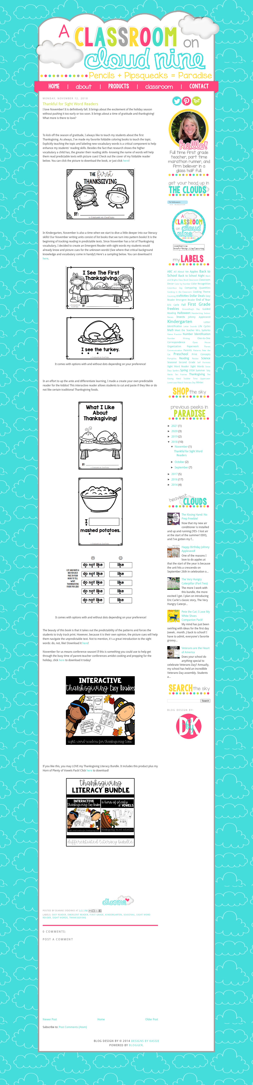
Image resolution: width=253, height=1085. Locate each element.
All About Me (181, 271)
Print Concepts (201, 354)
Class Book (183, 280)
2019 (174, 436)
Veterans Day (190, 382)
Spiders (176, 370)
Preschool (180, 354)
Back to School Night (191, 275)
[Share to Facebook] (100, 911)
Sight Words (60, 917)
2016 (174, 479)
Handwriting (197, 313)
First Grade (97, 915)
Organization (174, 346)
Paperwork (193, 346)
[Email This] (90, 911)
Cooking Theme (201, 291)
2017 (174, 474)
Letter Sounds (190, 326)
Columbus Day (174, 288)
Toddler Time (190, 378)
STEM (192, 370)
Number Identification (196, 334)
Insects (180, 317)
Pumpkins (171, 358)
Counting (171, 296)
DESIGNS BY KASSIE (145, 1041)
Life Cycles (204, 326)
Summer (200, 370)
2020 (174, 431)
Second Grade (187, 362)
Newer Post (50, 1019)
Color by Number (183, 283)
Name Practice (174, 334)
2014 (174, 484)
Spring (184, 370)
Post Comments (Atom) (73, 1027)
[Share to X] (96, 911)
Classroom (193, 280)
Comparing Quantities (197, 287)
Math (170, 330)
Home (101, 1019)
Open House (201, 342)
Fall (183, 304)
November (181, 446)
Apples (194, 271)
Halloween (183, 313)
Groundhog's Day (191, 309)
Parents (187, 350)
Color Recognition (200, 283)
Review (195, 358)
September (182, 467)
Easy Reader (59, 915)
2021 (174, 426)
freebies (173, 308)
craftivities (182, 295)
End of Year (203, 299)
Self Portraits (203, 362)
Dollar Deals (197, 295)
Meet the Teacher (184, 330)
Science (205, 358)
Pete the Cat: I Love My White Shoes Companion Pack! (196, 615)
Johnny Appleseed (199, 317)
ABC (169, 271)
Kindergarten (113, 915)
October (180, 462)
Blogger (136, 1045)
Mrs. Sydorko (203, 330)
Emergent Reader (78, 915)
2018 (174, 441)
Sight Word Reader (178, 366)
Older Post (151, 1019)
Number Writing (178, 338)
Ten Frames (181, 374)
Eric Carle (173, 304)
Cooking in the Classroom (179, 292)
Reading (184, 358)
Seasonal (129, 915)
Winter (199, 382)
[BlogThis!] (93, 911)
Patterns (197, 350)
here (126, 160)
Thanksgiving (77, 917)
